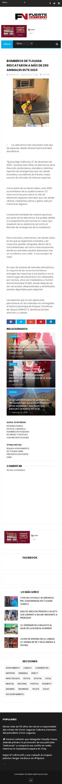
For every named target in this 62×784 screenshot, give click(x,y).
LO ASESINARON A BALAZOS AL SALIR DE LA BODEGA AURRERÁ (36, 627)
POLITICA (34, 683)
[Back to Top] (31, 780)
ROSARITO (46, 683)
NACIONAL (22, 683)
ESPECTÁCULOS (13, 678)
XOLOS (46, 689)
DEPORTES (10, 673)
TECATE (35, 689)
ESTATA (26, 678)
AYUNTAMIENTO (13, 668)
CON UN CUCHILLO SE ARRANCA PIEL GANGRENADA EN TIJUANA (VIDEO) (37, 601)
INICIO (7, 44)
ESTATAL (46, 74)
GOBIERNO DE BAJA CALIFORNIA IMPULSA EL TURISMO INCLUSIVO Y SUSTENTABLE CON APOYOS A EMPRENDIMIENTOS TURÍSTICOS (30, 349)
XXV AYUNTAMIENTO (15, 694)
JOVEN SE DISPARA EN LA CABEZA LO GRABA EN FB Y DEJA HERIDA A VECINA (37, 642)
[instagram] (59, 3)
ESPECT (34, 673)
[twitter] (54, 3)
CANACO (27, 668)
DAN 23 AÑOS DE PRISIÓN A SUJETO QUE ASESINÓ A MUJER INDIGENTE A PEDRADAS (38, 614)
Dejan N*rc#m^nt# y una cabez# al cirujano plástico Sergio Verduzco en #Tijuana (27, 757)
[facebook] (50, 3)
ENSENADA (23, 673)
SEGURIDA (10, 689)
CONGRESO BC (42, 668)
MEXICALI (10, 683)
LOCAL (48, 678)
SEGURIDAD (23, 689)
